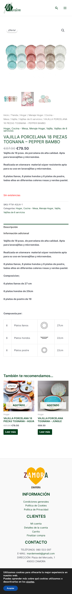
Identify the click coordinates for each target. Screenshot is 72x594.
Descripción (10, 227)
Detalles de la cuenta (36, 527)
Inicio (6, 115)
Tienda (14, 115)
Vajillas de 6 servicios (30, 119)
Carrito (36, 531)
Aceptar (10, 588)
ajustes (30, 581)
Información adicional (16, 233)
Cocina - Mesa (20, 128)
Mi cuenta (36, 523)
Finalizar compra (36, 535)
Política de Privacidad (36, 509)
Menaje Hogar (36, 115)
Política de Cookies (36, 505)
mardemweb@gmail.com (41, 553)
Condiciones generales (36, 501)
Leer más (10, 431)
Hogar (23, 115)
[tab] (36, 227)
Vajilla (14, 119)
